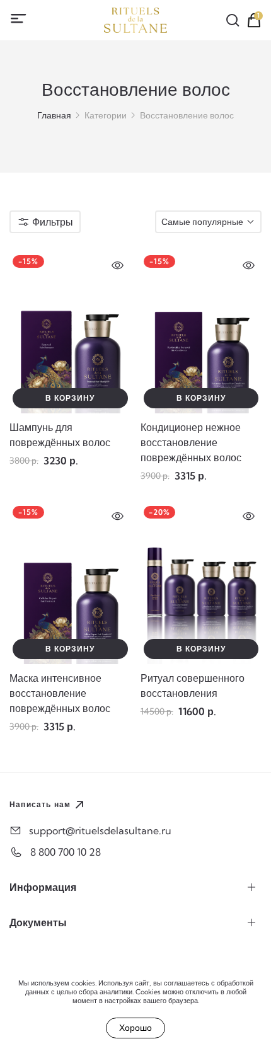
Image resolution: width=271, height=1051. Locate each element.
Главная (54, 115)
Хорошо (135, 1027)
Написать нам (40, 804)
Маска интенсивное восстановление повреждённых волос (59, 693)
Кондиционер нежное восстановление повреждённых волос (191, 442)
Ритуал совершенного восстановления (193, 685)
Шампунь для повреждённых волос (59, 435)
